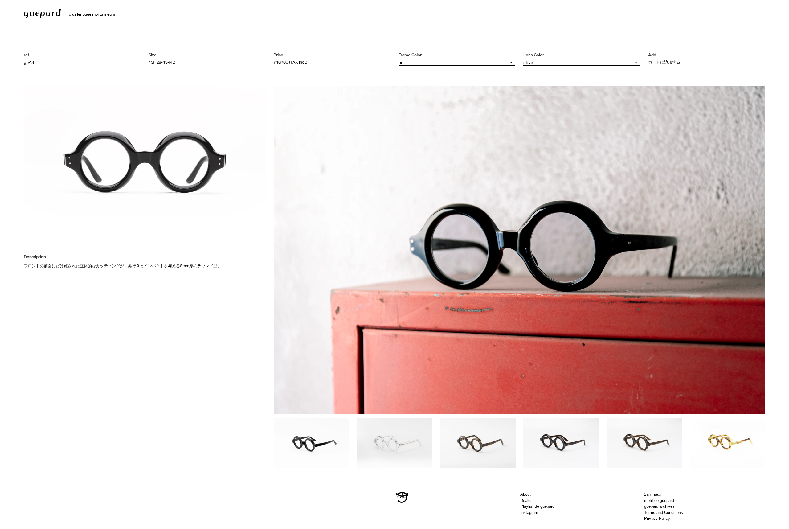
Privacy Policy (657, 518)
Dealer (526, 500)
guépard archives (659, 506)
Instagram (529, 512)
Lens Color (533, 55)
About (525, 494)
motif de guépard (659, 500)
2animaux (652, 494)
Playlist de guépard (537, 506)
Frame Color (410, 55)
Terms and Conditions (663, 512)
